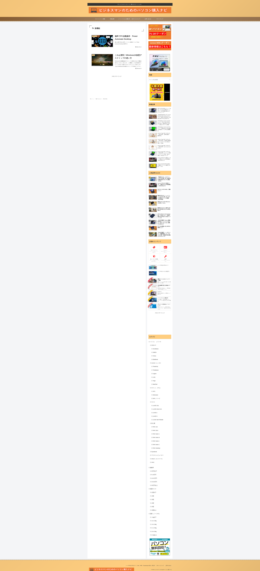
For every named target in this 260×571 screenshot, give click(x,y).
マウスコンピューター (157, 455)
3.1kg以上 (154, 535)
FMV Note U (156, 434)
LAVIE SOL (156, 405)
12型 (152, 496)
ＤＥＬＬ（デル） (156, 388)
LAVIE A (155, 412)
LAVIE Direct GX (157, 409)
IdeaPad (155, 384)
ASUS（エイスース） (157, 458)
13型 (152, 499)
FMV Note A (156, 441)
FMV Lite (155, 427)
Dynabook (154, 451)
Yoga (154, 380)
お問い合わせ (168, 565)
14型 (152, 503)
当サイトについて (160, 565)
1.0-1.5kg (153, 520)
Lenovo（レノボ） (156, 363)
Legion (154, 373)
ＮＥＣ (153, 402)
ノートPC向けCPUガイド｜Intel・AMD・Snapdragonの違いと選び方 (140, 565)
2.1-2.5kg (153, 528)
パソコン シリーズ (155, 341)
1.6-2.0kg (153, 524)
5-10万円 (153, 474)
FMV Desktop (156, 448)
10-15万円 (154, 478)
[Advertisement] (117, 86)
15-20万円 (154, 481)
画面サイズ (153, 489)
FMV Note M (156, 437)
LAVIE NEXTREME (158, 419)
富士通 (153, 423)
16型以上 (153, 510)
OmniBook (155, 349)
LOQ (154, 377)
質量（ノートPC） (155, 513)
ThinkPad (155, 366)
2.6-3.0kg (153, 531)
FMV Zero (155, 430)
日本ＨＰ (153, 345)
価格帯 (152, 467)
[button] (170, 80)
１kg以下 (153, 517)
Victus (154, 356)
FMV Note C (156, 444)
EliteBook (155, 359)
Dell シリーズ (156, 398)
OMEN (154, 352)
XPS (154, 391)
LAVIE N (155, 416)
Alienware (155, 395)
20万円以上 (154, 485)
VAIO (152, 462)
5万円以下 (154, 471)
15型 (152, 506)
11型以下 (153, 492)
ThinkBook (156, 370)
